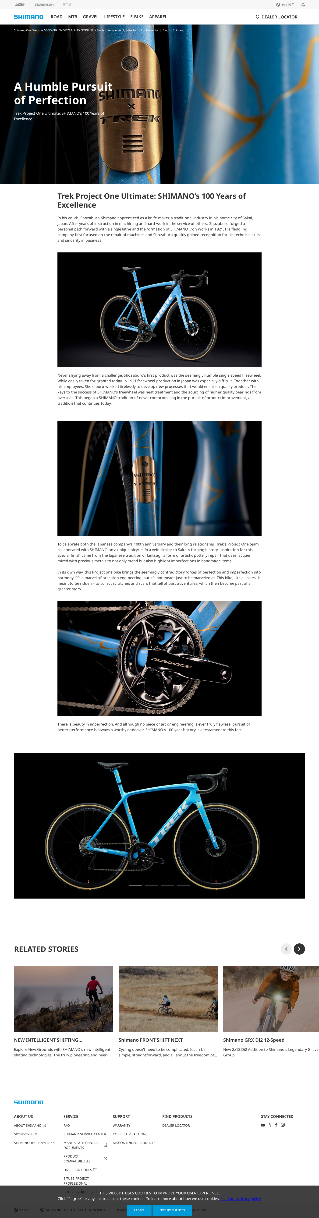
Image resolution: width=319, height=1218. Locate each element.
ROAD (57, 16)
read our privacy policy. (241, 1198)
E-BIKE (137, 16)
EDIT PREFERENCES (172, 1210)
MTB (72, 16)
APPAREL (158, 16)
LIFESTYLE (114, 16)
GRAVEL (91, 16)
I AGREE (139, 1210)
